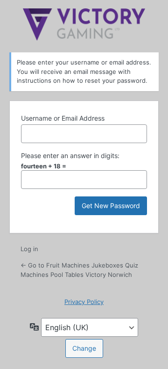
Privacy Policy (84, 301)
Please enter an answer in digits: (70, 155)
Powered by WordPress (84, 24)
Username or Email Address (63, 118)
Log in (29, 249)
